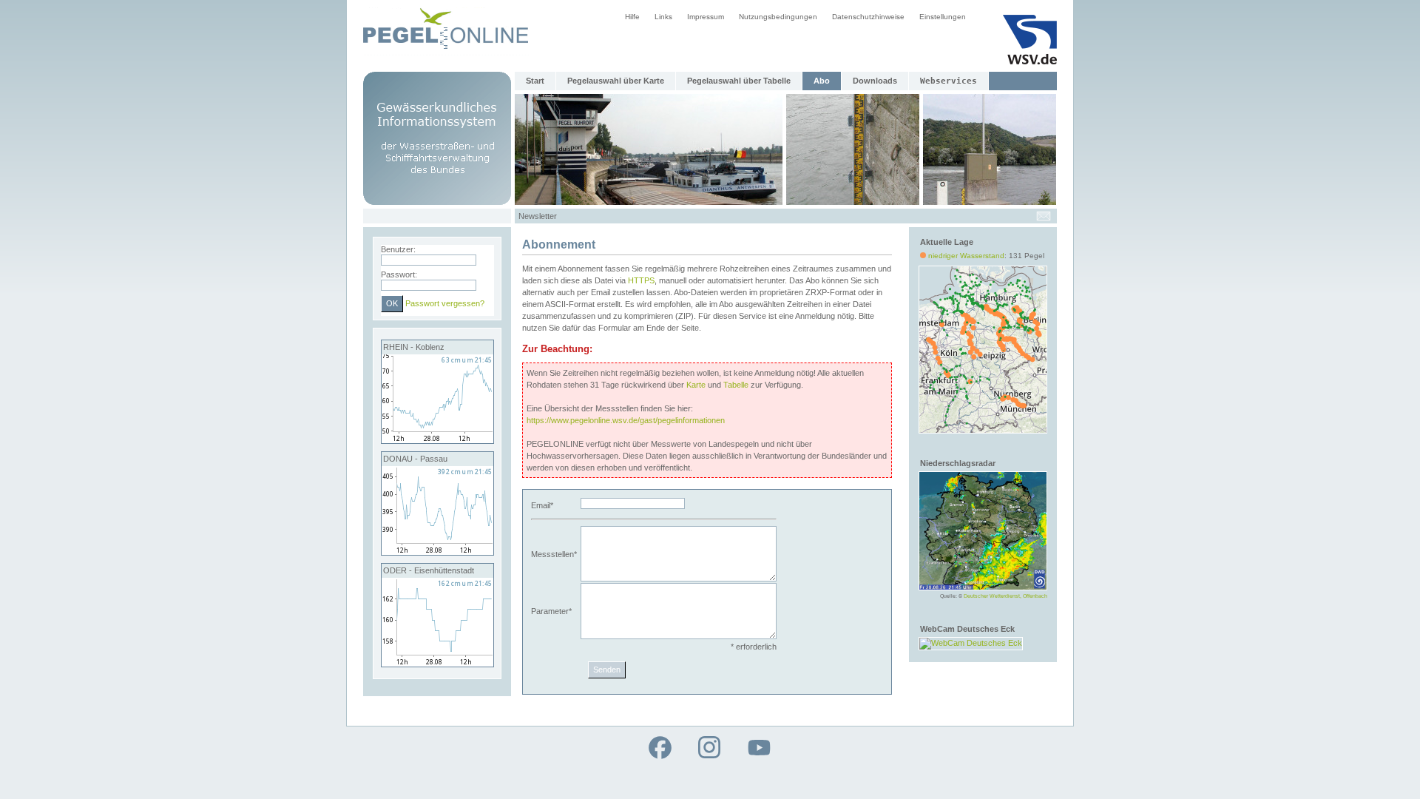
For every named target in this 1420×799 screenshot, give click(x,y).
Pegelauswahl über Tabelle (739, 80)
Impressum (705, 17)
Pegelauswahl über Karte (615, 80)
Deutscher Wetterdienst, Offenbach (1005, 596)
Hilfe (632, 17)
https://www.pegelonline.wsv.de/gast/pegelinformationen (626, 420)
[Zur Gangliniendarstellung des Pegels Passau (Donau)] (437, 551)
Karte (696, 384)
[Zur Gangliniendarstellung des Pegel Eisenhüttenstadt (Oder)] (437, 663)
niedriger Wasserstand (966, 256)
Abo (822, 80)
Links (663, 17)
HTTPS (641, 280)
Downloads (875, 80)
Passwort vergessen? (444, 303)
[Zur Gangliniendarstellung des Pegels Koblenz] (437, 440)
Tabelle (735, 384)
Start (535, 80)
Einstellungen (942, 17)
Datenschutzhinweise (868, 17)
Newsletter (537, 216)
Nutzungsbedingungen (778, 17)
